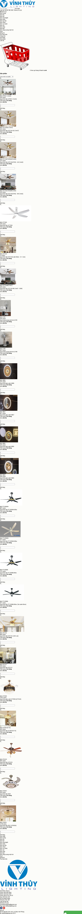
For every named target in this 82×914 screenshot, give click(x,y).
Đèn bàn (2, 28)
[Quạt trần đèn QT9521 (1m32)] (8, 94)
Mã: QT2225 (3, 759)
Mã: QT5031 (3, 822)
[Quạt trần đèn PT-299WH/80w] (10, 536)
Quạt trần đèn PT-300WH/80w (8, 509)
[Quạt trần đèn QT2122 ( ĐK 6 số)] (12, 631)
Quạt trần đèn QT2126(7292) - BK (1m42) (11, 194)
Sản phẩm (3, 39)
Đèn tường (3, 13)
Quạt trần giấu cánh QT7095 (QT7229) (10, 699)
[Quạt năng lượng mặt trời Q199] (5, 315)
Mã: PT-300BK (4, 570)
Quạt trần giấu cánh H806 (7, 446)
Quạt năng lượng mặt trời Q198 (8, 351)
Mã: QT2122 (3, 633)
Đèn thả (2, 15)
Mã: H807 (2, 412)
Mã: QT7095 (3, 696)
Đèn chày (2, 27)
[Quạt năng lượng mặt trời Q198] (6, 347)
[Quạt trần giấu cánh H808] (8, 379)
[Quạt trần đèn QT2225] (11, 758)
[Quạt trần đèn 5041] (11, 789)
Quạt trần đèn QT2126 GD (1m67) (9, 130)
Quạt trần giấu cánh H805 (7, 478)
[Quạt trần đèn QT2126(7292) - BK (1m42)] (8, 189)
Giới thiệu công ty (5, 891)
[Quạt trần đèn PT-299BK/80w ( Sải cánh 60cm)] (12, 600)
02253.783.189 (9, 10)
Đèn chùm (3, 22)
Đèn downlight (4, 18)
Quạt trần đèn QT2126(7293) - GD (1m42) (11, 162)
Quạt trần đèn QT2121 (6, 667)
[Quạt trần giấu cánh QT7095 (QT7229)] (9, 694)
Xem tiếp (2, 836)
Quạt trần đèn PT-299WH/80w (8, 541)
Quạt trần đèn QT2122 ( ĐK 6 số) (9, 636)
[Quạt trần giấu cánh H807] (8, 410)
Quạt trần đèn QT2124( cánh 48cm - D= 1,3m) (12, 257)
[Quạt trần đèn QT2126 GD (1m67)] (8, 126)
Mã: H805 (2, 475)
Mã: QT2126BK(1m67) (6, 285)
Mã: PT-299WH (4, 538)
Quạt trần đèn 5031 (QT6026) (8, 825)
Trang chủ (2, 36)
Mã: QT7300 (3, 222)
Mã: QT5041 (3, 791)
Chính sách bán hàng (5, 892)
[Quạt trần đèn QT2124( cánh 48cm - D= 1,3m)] (8, 252)
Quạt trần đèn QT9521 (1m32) (8, 99)
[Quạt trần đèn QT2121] (8, 663)
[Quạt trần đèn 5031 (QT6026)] (8, 821)
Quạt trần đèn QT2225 (6, 762)
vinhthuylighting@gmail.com (9, 904)
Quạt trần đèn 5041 (5, 794)
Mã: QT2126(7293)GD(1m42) (8, 159)
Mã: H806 (2, 443)
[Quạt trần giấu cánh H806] (9, 442)
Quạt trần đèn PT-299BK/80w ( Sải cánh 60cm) (13, 604)
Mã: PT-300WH (4, 506)
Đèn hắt (2, 16)
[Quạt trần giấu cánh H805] (9, 473)
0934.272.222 (18, 10)
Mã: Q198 (2, 348)
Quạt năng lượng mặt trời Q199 (8, 320)
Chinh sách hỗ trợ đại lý (6, 895)
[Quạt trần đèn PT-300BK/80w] (11, 568)
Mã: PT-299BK (4, 601)
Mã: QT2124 (3, 254)
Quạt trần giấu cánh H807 (7, 415)
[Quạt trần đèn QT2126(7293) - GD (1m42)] (8, 157)
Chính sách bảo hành (5, 894)
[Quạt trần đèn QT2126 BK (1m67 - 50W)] (8, 284)
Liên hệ (2, 40)
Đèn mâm (2, 19)
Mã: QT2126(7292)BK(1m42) (8, 191)
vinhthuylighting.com (7, 913)
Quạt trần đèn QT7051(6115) (8, 731)
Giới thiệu (2, 37)
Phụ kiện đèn (3, 34)
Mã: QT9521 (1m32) (5, 96)
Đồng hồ (2, 33)
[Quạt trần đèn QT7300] (15, 221)
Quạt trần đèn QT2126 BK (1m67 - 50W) (11, 288)
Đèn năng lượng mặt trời (6, 30)
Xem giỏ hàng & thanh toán (38, 70)
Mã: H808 (2, 380)
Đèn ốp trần (3, 21)
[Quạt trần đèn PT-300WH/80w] (11, 505)
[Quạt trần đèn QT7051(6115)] (8, 726)
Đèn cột (2, 25)
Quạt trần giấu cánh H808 (7, 383)
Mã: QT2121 (3, 664)
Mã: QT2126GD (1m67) (6, 127)
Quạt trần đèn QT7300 (6, 225)
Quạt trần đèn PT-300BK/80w (8, 573)
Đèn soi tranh (3, 24)
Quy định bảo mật (5, 897)
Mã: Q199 (2, 317)
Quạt (1, 31)
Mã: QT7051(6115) (5, 727)
